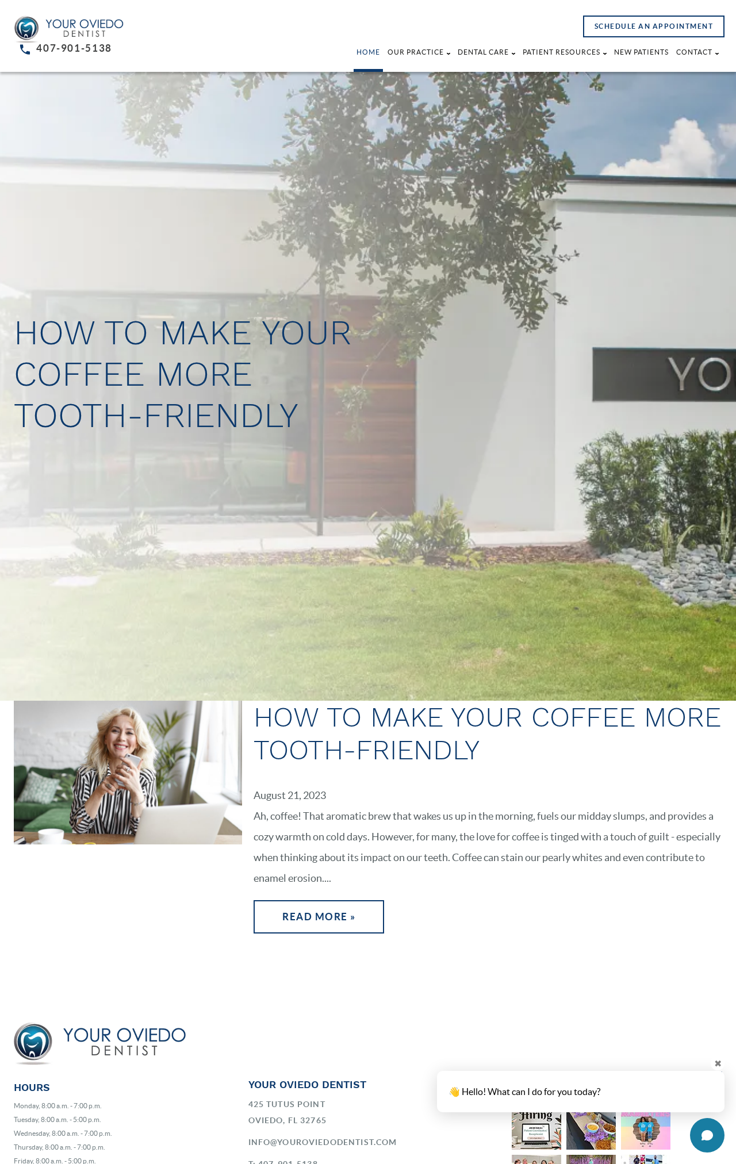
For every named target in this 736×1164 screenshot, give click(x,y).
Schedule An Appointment (654, 26)
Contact (694, 52)
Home (368, 52)
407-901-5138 (74, 48)
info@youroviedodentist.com (322, 1142)
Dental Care (483, 52)
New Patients (641, 52)
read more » (319, 916)
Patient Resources (561, 52)
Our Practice (416, 52)
